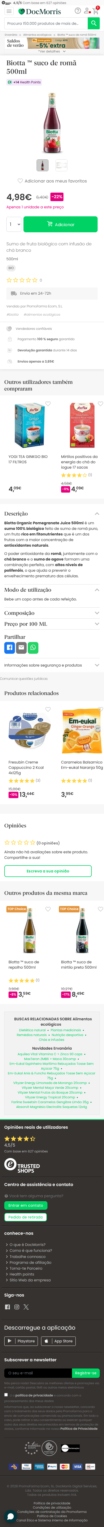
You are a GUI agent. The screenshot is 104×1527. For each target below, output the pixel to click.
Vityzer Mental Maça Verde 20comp (50, 1088)
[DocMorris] (40, 11)
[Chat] (78, 10)
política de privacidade (34, 1395)
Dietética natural (32, 1030)
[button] (87, 10)
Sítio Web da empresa (30, 1280)
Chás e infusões (51, 1040)
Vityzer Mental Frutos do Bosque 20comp (50, 1092)
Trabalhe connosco (28, 1256)
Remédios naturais (32, 1035)
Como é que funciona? (31, 1250)
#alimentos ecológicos (41, 314)
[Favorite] (48, 404)
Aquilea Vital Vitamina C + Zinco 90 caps (50, 1054)
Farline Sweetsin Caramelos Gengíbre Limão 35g (50, 1102)
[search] (94, 23)
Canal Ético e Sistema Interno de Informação (52, 1520)
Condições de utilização (52, 1507)
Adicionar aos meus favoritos (55, 181)
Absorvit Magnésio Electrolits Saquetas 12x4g (51, 1107)
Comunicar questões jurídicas (24, 678)
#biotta (12, 314)
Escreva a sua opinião (48, 871)
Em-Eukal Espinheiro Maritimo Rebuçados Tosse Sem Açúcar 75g (52, 1066)
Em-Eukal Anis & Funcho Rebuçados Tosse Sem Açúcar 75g (51, 1076)
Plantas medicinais (66, 1030)
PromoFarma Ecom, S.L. (45, 306)
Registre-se (86, 1373)
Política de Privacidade (79, 1429)
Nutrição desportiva (67, 1035)
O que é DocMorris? (28, 1244)
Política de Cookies (52, 1516)
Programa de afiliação (30, 1262)
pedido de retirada (26, 1217)
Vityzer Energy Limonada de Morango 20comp (50, 1083)
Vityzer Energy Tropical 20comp (50, 1097)
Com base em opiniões (26, 1151)
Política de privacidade (52, 1503)
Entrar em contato (26, 1205)
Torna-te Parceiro (26, 1268)
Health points (22, 1274)
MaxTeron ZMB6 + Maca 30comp (50, 1059)
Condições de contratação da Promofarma (52, 1512)
